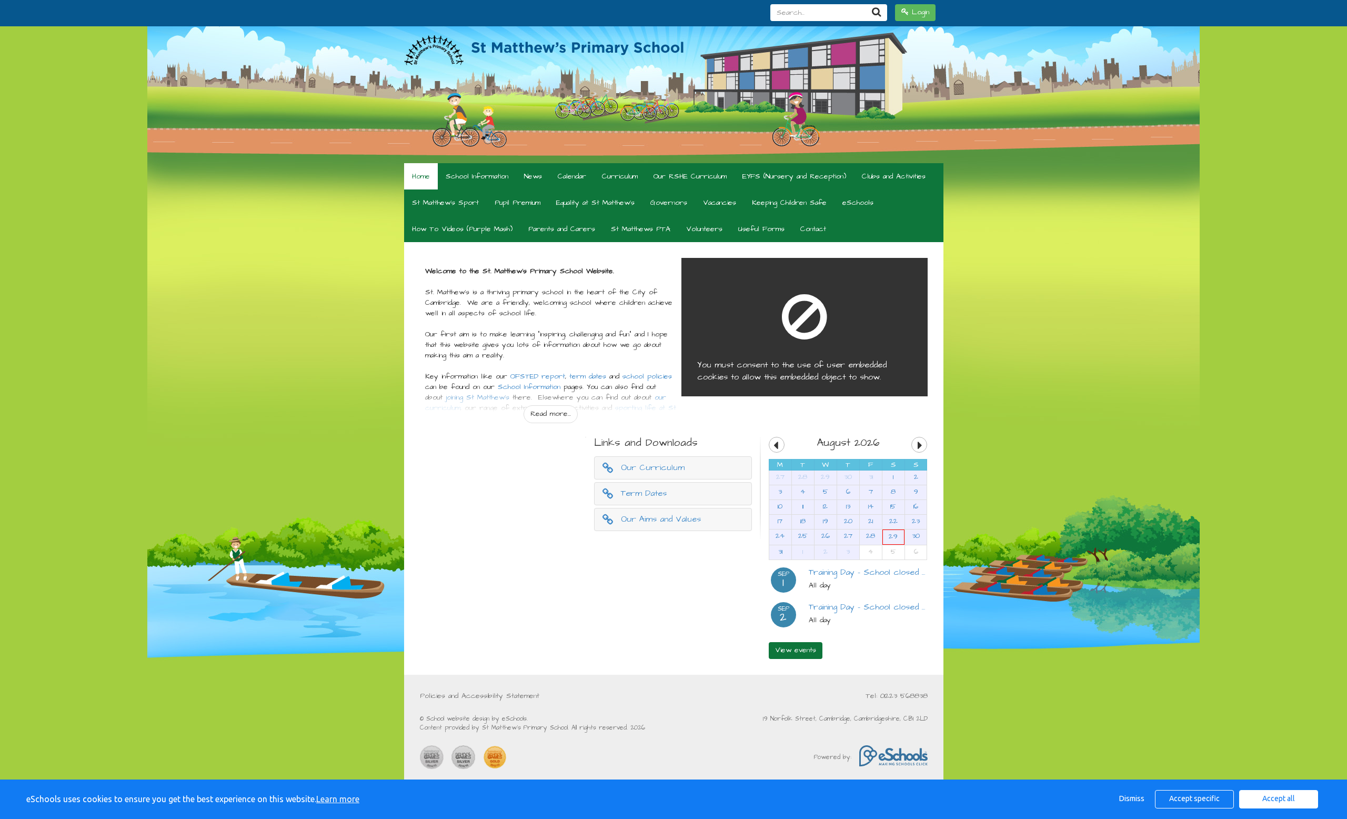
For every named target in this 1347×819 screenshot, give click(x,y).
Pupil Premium (517, 202)
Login (919, 12)
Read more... (550, 413)
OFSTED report (537, 376)
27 (780, 477)
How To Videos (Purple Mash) (462, 229)
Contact (813, 229)
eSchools (857, 202)
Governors (668, 202)
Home (421, 176)
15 (893, 506)
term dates (587, 376)
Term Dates (644, 493)
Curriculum (620, 176)
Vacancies (719, 202)
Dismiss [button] (1131, 798)
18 (803, 521)
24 (780, 536)
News (533, 176)
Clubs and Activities (894, 176)
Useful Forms (761, 229)
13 (848, 506)
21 (870, 521)
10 (780, 506)
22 (893, 521)
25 (803, 536)
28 (802, 477)
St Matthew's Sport (445, 202)
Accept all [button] (1278, 798)
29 (825, 477)
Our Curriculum (653, 467)
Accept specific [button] (1194, 798)
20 (848, 521)
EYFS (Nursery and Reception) (794, 176)
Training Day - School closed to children (886, 572)
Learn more (337, 799)
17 (780, 521)
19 (825, 521)
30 (848, 477)
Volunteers (704, 229)
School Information (477, 176)
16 (915, 506)
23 (916, 521)
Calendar (572, 176)
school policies (647, 376)
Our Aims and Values (661, 519)
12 (825, 506)
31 (871, 477)
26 (825, 536)
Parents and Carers (561, 229)
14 (870, 506)
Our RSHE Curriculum (690, 176)
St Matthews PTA (640, 229)
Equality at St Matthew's (595, 202)
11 (802, 506)
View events (795, 650)
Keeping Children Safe (789, 202)
